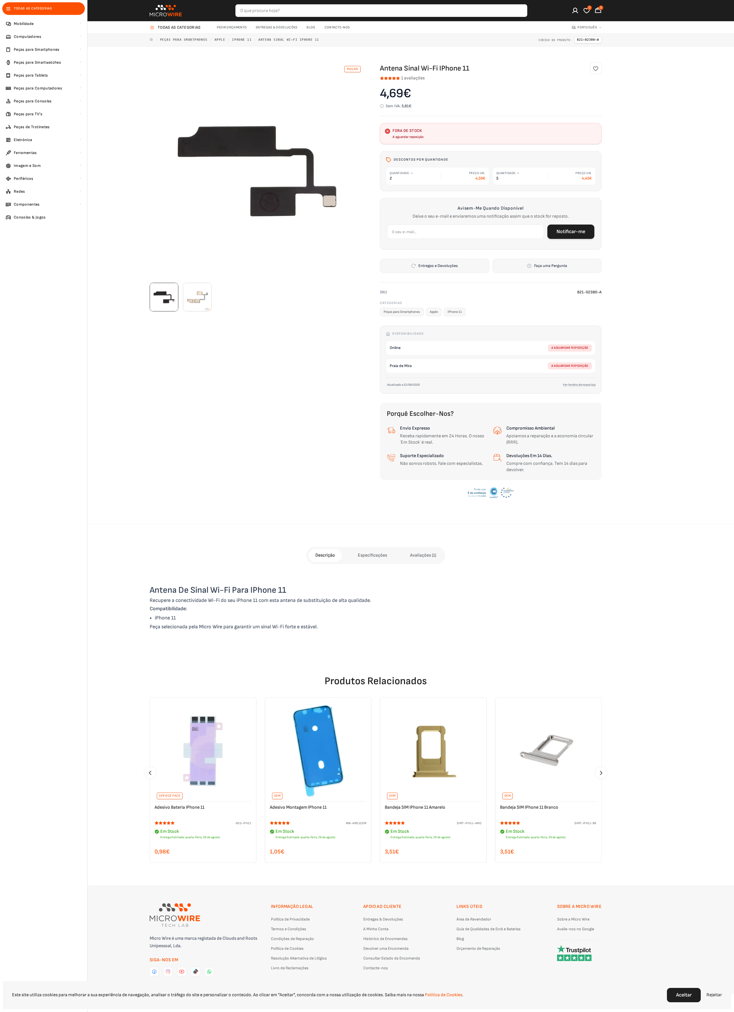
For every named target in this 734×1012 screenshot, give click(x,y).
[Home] (151, 40)
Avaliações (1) (423, 555)
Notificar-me (571, 232)
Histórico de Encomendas (385, 938)
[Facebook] (154, 971)
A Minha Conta (376, 929)
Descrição (325, 555)
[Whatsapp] (209, 971)
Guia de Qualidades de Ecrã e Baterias (488, 929)
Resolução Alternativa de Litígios (299, 958)
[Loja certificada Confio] (491, 492)
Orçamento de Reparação (478, 948)
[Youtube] (181, 971)
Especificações (372, 555)
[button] (150, 773)
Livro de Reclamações (290, 968)
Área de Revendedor (473, 919)
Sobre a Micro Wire (573, 919)
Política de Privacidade (290, 919)
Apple (219, 40)
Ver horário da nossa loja (579, 385)
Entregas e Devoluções (438, 265)
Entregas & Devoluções (276, 27)
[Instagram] (168, 971)
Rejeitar (714, 995)
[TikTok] (195, 971)
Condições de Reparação (292, 938)
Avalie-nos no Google (575, 929)
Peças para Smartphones (184, 40)
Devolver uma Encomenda (386, 948)
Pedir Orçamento (232, 27)
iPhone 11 (241, 40)
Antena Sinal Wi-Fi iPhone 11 (288, 40)
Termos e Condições (288, 929)
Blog (311, 27)
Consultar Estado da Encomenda (391, 958)
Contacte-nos (337, 27)
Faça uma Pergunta (550, 265)
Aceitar (684, 995)
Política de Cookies (287, 948)
